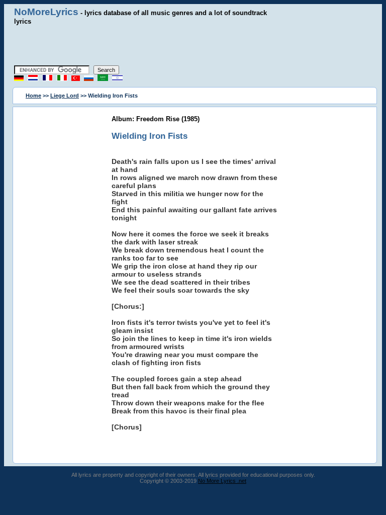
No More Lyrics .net (222, 481)
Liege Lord (64, 96)
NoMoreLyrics (46, 12)
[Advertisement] (193, 45)
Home (33, 96)
